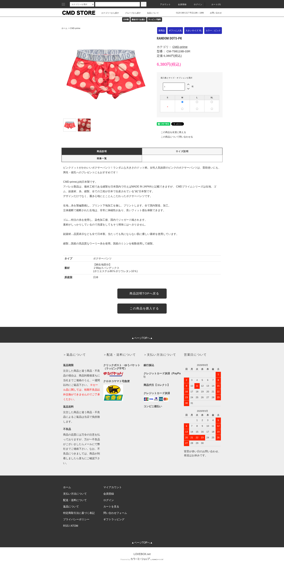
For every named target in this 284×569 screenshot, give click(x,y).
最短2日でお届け (138, 19)
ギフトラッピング (113, 519)
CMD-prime (75, 28)
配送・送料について (75, 500)
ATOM (74, 525)
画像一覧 (102, 158)
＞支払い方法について (160, 354)
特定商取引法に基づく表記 (79, 513)
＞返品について (74, 354)
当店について (153, 13)
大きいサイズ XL (194, 30)
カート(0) (216, 4)
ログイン (198, 4)
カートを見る (111, 506)
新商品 (161, 30)
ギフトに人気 (175, 30)
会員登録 (182, 4)
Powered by (125, 559)
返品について (71, 506)
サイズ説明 (182, 151)
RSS (66, 525)
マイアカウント (112, 487)
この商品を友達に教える (173, 132)
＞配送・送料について (119, 354)
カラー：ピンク (213, 30)
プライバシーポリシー (76, 519)
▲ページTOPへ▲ (142, 338)
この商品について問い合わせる (177, 136)
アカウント (165, 4)
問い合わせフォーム (115, 513)
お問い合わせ (216, 13)
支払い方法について (75, 493)
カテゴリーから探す (110, 13)
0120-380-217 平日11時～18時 (190, 13)
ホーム (64, 28)
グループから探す (133, 13)
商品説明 (102, 151)
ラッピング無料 (154, 19)
